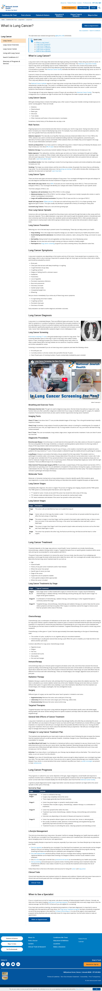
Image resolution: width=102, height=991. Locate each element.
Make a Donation (59, 947)
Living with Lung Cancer (11, 53)
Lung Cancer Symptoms (43, 44)
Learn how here (56, 171)
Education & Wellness (59, 15)
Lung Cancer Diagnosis (43, 46)
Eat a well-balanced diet (38, 853)
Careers (79, 3)
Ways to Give (92, 15)
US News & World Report (62, 911)
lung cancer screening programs (57, 902)
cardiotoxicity (37, 763)
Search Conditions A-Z (10, 57)
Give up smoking (36, 862)
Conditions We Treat (9, 15)
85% (52, 184)
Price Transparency (94, 977)
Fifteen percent (48, 201)
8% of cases (50, 147)
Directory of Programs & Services (11, 62)
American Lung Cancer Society (87, 64)
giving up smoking (65, 169)
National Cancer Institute (38, 83)
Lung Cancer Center (10, 49)
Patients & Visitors (42, 15)
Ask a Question (83, 30)
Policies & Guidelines (53, 977)
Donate (93, 7)
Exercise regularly (36, 847)
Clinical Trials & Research (76, 15)
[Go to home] (13, 7)
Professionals (87, 3)
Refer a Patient (83, 7)
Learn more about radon (43, 159)
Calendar (81, 941)
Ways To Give (12, 944)
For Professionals (12, 949)
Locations (56, 944)
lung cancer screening (47, 243)
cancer (74, 869)
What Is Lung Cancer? (42, 42)
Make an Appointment (69, 7)
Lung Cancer (21, 19)
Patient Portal (71, 3)
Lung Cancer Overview (11, 45)
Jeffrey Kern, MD (59, 36)
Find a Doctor (26, 15)
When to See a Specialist (43, 51)
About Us (63, 3)
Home (3, 19)
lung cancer (82, 869)
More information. (80, 989)
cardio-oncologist (87, 761)
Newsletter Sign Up (92, 964)
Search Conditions (95, 30)
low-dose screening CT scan (38, 336)
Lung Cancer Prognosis (43, 49)
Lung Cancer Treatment (43, 48)
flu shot (37, 859)
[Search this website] (99, 7)
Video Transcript (95, 402)
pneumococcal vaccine (62, 859)
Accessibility (83, 977)
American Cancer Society (54, 69)
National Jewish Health (95, 980)
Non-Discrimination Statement (70, 977)
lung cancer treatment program (69, 909)
